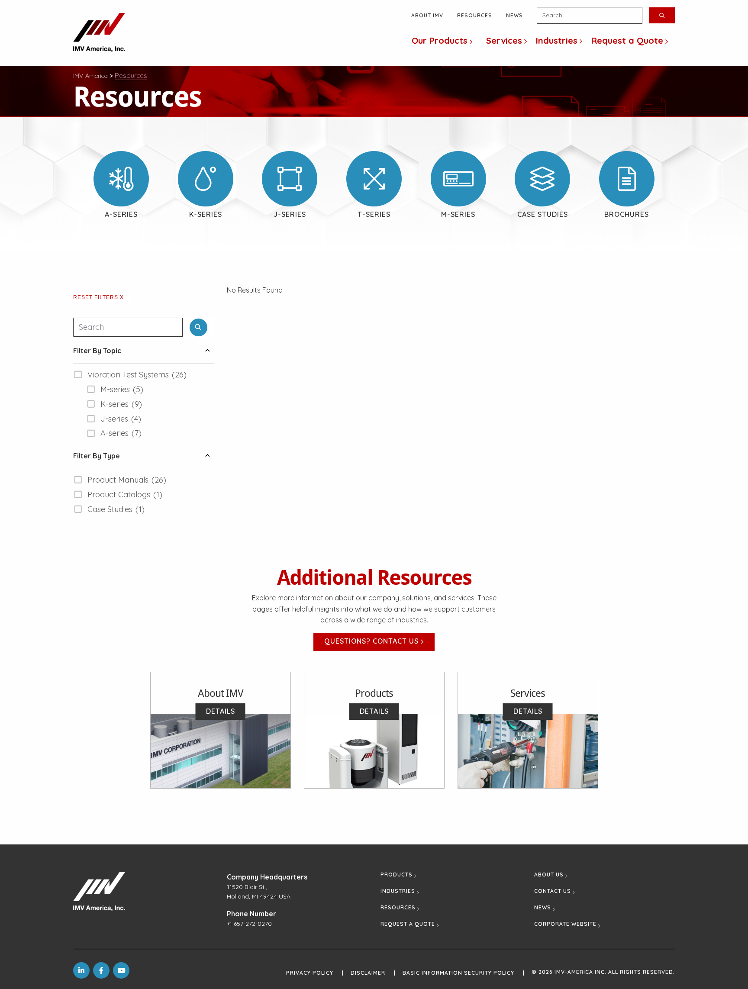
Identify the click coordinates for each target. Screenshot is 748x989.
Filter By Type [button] (96, 455)
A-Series (121, 214)
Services (504, 40)
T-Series (374, 214)
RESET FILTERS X (98, 297)
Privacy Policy (315, 973)
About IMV (427, 15)
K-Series (205, 214)
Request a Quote (627, 40)
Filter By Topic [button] (97, 350)
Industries (556, 40)
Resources (474, 15)
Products (396, 875)
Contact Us (552, 891)
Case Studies (542, 214)
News (514, 15)
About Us (549, 875)
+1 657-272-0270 (249, 924)
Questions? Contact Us (372, 641)
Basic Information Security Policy (464, 973)
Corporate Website (565, 924)
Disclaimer (373, 973)
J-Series (290, 214)
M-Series (458, 214)
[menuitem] (442, 41)
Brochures (626, 214)
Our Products (440, 40)
